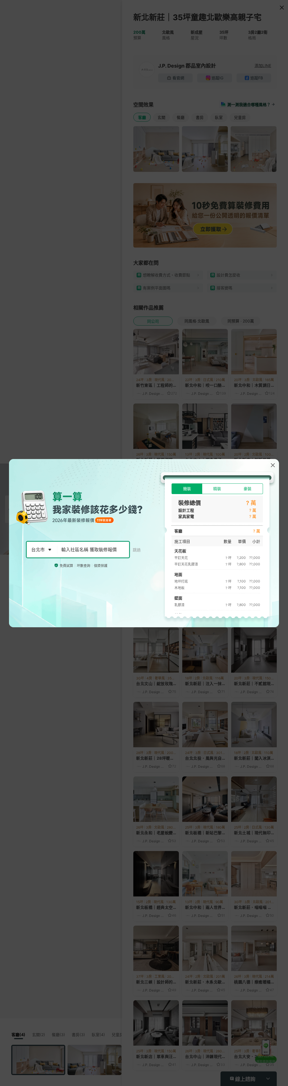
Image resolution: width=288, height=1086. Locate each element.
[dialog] (144, 543)
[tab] (187, 488)
